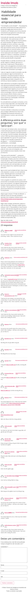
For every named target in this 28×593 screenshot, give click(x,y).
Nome (2, 565)
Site (2, 576)
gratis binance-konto (10, 525)
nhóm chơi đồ (8, 426)
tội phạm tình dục (8, 373)
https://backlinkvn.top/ (7, 415)
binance (6, 324)
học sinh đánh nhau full (10, 475)
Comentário (4, 546)
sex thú (6, 360)
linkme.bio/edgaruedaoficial (9, 222)
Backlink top (7, 338)
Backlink (6, 349)
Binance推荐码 (8, 512)
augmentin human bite (10, 275)
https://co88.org (5, 390)
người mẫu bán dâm (9, 386)
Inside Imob (9, 3)
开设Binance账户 (8, 230)
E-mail (2, 570)
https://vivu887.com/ (10, 487)
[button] (25, 4)
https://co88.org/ (11, 364)
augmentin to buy (12, 279)
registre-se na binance (10, 310)
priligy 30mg (21, 264)
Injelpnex (6, 257)
